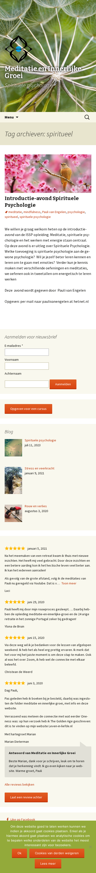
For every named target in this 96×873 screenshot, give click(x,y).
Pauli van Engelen (54, 212)
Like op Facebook (22, 819)
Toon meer (69, 583)
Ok (19, 853)
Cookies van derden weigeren (57, 853)
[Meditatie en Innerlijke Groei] (48, 11)
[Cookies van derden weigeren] (90, 846)
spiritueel (11, 217)
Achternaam (13, 373)
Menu (9, 117)
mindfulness (32, 212)
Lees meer (48, 863)
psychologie (76, 212)
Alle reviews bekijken (19, 784)
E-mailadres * (14, 346)
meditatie (15, 212)
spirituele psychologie (35, 217)
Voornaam (12, 359)
